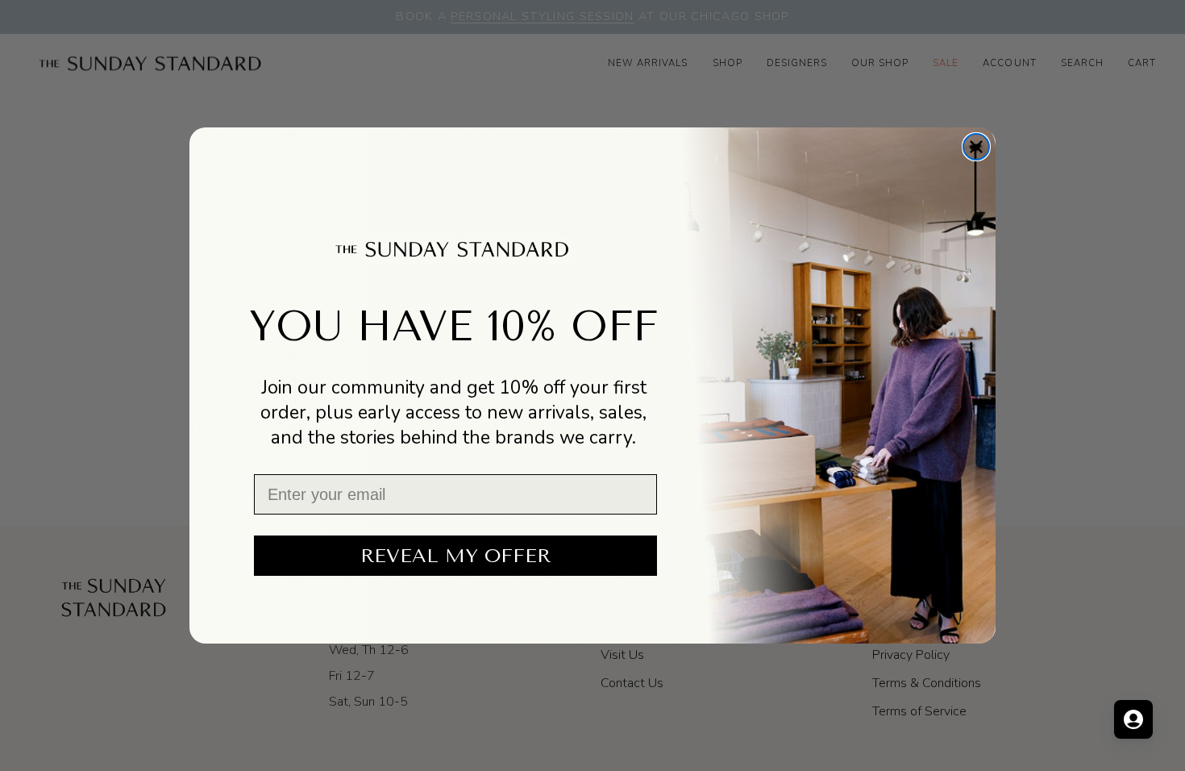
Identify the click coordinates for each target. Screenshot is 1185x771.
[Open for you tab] (1133, 719)
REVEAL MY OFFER (455, 555)
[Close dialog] (976, 147)
